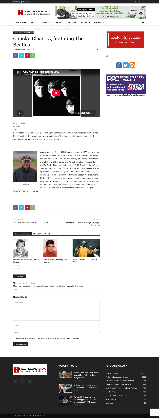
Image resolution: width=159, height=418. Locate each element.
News (33, 22)
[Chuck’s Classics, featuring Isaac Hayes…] (86, 248)
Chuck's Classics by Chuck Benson (31, 29)
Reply (15, 289)
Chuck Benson (20, 50)
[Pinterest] (27, 55)
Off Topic (85, 22)
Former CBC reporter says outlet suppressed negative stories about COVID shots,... (86, 399)
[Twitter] (144, 1)
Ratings (72, 22)
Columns (58, 22)
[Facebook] (136, 1)
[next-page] (18, 267)
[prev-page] (14, 267)
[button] (143, 22)
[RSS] (140, 1)
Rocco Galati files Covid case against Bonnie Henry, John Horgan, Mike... (86, 375)
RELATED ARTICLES (22, 234)
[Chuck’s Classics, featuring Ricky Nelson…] (56, 248)
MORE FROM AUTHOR (41, 234)
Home (15, 29)
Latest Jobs (20, 22)
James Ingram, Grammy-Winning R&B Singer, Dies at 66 (81, 223)
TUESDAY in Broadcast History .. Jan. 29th (30, 222)
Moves (45, 22)
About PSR (99, 22)
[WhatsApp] (32, 55)
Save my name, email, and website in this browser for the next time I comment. (48, 338)
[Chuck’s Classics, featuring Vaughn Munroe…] (26, 248)
